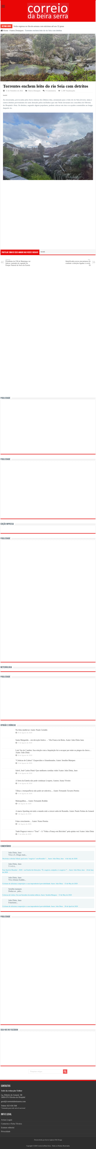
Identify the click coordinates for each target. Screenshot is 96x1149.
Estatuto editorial (7, 1128)
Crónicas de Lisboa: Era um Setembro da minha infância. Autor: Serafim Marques (29, 895)
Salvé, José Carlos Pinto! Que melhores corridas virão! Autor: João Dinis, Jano (47, 770)
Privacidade (5, 1131)
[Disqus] (48, 300)
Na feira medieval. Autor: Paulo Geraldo (31, 730)
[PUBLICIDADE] (48, 426)
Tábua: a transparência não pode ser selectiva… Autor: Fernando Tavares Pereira (47, 791)
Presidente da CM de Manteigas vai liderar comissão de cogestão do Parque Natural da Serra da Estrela (18, 262)
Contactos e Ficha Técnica (11, 1124)
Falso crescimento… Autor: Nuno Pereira (32, 821)
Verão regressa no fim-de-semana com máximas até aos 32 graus (38, 26)
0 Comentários (51, 91)
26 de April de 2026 (71, 906)
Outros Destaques (17, 30)
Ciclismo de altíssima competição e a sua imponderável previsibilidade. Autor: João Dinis (32, 884)
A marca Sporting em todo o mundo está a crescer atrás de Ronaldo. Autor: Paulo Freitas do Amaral (55, 811)
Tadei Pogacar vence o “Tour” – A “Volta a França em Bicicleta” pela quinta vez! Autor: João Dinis (55, 831)
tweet (5, 95)
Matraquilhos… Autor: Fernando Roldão (32, 801)
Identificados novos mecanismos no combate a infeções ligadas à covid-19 (78, 262)
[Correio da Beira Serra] (48, 11)
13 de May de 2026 (65, 895)
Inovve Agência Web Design (53, 1140)
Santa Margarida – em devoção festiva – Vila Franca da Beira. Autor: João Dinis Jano (50, 740)
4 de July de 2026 (71, 859)
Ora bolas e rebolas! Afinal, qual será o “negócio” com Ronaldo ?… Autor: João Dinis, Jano (33, 859)
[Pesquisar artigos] (65, 1071)
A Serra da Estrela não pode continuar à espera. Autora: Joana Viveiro (43, 781)
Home (5, 30)
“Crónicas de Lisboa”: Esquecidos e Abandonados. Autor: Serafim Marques (45, 760)
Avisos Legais (6, 1120)
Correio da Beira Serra (44, 1146)
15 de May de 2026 (71, 884)
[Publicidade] (40, 699)
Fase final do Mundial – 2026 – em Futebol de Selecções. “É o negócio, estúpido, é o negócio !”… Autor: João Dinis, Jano (43, 870)
